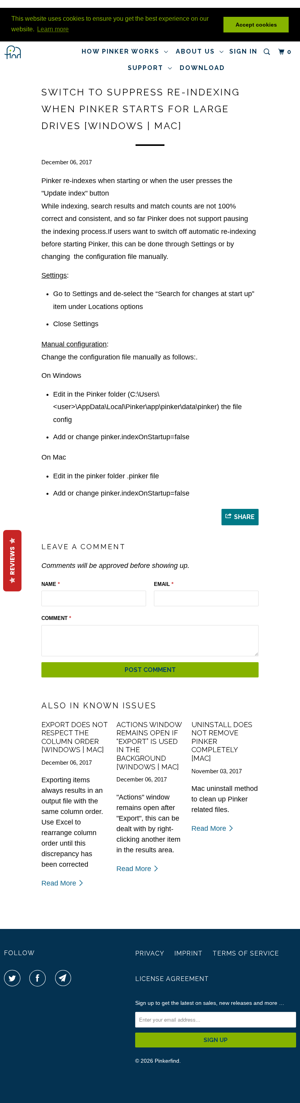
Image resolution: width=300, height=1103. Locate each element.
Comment (56, 618)
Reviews (12, 560)
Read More (59, 883)
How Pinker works (123, 51)
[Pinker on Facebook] (39, 978)
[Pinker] (28, 52)
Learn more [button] (53, 29)
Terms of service (245, 953)
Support (148, 68)
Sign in (243, 51)
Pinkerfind (167, 1061)
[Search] (267, 52)
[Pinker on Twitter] (13, 978)
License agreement (172, 979)
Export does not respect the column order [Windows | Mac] (74, 737)
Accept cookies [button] (256, 25)
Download (202, 68)
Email (163, 584)
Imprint (188, 953)
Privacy (149, 953)
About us (198, 51)
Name (50, 584)
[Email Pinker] (65, 978)
